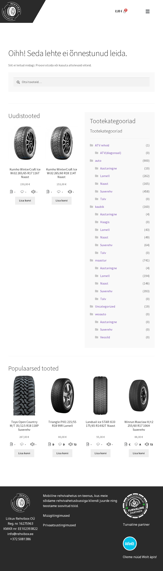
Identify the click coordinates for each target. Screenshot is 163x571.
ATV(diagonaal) (110, 153)
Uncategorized (105, 306)
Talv (103, 199)
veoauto (100, 314)
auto (98, 161)
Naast (104, 184)
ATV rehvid (102, 145)
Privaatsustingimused (59, 525)
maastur (101, 260)
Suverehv (106, 191)
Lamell (105, 176)
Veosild (105, 337)
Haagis (105, 222)
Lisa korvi (25, 200)
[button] (147, 11)
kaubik (99, 207)
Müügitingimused (56, 515)
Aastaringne (108, 168)
